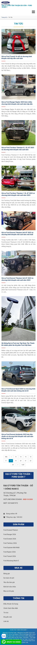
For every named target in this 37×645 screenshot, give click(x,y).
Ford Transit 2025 (9, 637)
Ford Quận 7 (26, 637)
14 (20, 456)
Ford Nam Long (24, 642)
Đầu (6, 456)
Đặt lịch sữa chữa (9, 587)
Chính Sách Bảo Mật (10, 608)
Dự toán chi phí (8, 578)
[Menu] (33, 12)
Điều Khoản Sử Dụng (10, 604)
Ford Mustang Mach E (11, 561)
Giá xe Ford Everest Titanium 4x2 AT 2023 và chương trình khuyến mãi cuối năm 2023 (17, 279)
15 (25, 456)
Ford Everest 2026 (9, 539)
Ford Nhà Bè (16, 639)
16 (30, 456)
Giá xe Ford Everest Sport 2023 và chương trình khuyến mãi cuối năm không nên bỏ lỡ (18, 390)
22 (30, 460)
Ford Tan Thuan (23, 639)
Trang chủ (4, 17)
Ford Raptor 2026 (9, 552)
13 (15, 456)
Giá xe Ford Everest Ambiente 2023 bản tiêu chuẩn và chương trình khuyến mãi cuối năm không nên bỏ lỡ (17, 436)
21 (25, 460)
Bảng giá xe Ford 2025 (22, 632)
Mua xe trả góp (8, 591)
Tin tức (5, 613)
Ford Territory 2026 (10, 543)
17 (6, 460)
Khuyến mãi (7, 617)
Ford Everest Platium (10, 530)
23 (13, 464)
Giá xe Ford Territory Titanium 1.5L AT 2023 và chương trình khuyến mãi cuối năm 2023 (18, 194)
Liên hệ (5, 621)
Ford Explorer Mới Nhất (11, 547)
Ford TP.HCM (9, 639)
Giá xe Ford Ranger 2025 (25, 634)
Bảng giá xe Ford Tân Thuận (9, 632)
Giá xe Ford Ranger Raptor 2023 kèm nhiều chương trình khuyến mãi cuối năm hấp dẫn (17, 103)
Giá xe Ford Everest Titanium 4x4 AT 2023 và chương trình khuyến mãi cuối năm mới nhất (17, 234)
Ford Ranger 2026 (9, 534)
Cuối (23, 464)
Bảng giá (6, 573)
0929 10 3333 (28, 499)
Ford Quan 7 (31, 639)
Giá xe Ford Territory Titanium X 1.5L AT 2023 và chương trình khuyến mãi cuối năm (17, 149)
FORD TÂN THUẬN (19, 485)
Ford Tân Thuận (18, 637)
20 (20, 460)
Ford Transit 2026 (9, 556)
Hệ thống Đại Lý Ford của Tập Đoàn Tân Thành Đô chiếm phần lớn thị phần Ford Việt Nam (17, 344)
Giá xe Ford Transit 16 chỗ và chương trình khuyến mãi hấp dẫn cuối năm (16, 57)
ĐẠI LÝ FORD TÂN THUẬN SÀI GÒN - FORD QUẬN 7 (17, 6)
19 (15, 460)
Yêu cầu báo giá (9, 582)
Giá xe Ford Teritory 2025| (21, 636)
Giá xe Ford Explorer (14, 634)
